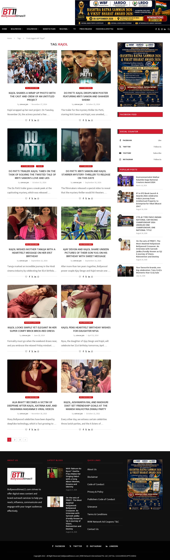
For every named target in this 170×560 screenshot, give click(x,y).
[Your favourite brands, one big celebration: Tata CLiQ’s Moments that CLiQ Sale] (125, 271)
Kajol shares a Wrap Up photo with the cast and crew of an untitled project (32, 96)
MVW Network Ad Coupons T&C (103, 521)
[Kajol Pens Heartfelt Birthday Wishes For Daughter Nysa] (86, 301)
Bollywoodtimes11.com (19, 489)
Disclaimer (92, 476)
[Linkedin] (165, 29)
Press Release (86, 29)
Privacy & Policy (95, 491)
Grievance (92, 506)
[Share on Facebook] (29, 120)
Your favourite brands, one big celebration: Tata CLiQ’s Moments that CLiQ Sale (149, 270)
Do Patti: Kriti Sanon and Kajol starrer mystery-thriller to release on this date (85, 174)
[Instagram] (162, 29)
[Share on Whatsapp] (38, 120)
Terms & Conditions (97, 514)
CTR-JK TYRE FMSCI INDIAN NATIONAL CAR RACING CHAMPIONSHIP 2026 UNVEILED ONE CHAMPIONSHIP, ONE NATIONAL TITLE (148, 223)
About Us (92, 469)
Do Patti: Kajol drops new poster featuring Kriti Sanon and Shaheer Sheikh (86, 96)
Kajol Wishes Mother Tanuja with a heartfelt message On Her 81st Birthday (32, 253)
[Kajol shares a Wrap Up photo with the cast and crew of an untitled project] (32, 66)
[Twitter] (159, 29)
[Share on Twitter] (32, 120)
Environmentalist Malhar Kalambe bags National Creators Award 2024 (147, 179)
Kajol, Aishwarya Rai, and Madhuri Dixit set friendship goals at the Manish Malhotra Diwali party (86, 406)
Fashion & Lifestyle (104, 29)
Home (4, 29)
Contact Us (93, 529)
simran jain (24, 104)
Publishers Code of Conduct (101, 499)
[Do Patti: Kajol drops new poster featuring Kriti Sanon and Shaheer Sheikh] (86, 66)
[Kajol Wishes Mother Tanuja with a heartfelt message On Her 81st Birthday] (32, 223)
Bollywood (16, 29)
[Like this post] (26, 120)
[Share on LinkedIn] (35, 120)
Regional (64, 29)
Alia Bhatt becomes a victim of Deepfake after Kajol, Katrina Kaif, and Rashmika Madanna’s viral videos (32, 406)
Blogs (120, 29)
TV (74, 29)
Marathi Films (49, 29)
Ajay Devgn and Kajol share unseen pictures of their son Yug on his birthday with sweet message (86, 253)
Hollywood (32, 29)
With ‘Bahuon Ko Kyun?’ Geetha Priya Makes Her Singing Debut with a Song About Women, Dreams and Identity (73, 477)
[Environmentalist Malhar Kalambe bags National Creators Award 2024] (125, 181)
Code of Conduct (95, 484)
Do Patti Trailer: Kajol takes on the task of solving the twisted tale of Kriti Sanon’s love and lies (32, 174)
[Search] (168, 29)
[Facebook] (156, 29)
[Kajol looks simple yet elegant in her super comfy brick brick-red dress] (32, 301)
